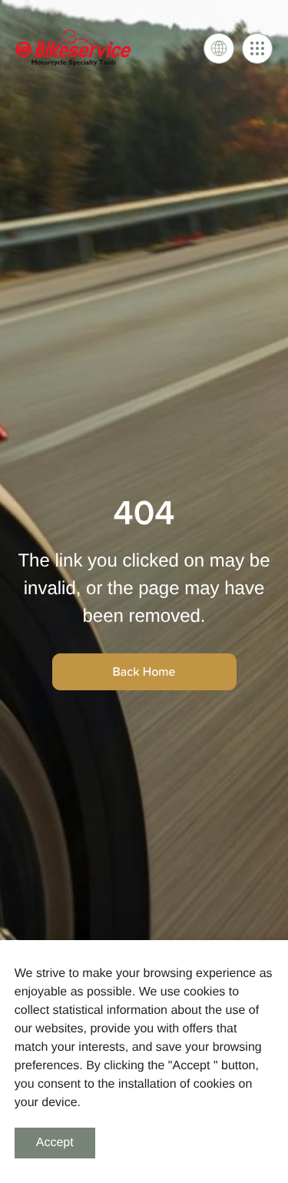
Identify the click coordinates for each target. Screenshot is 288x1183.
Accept (55, 1142)
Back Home (144, 671)
